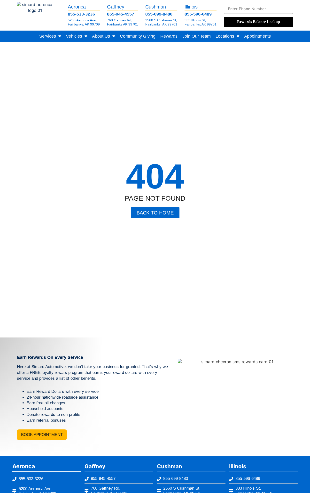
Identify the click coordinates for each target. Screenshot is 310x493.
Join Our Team (196, 36)
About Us (101, 36)
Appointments (257, 36)
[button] (42, 434)
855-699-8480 (158, 14)
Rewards (169, 36)
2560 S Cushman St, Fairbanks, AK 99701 (161, 22)
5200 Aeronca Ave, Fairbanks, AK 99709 (84, 22)
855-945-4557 (120, 14)
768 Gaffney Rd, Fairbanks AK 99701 (122, 22)
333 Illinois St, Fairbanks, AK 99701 (201, 22)
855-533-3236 (81, 14)
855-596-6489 (198, 14)
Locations (225, 36)
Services (47, 36)
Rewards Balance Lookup (258, 22)
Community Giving (137, 36)
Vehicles (74, 36)
